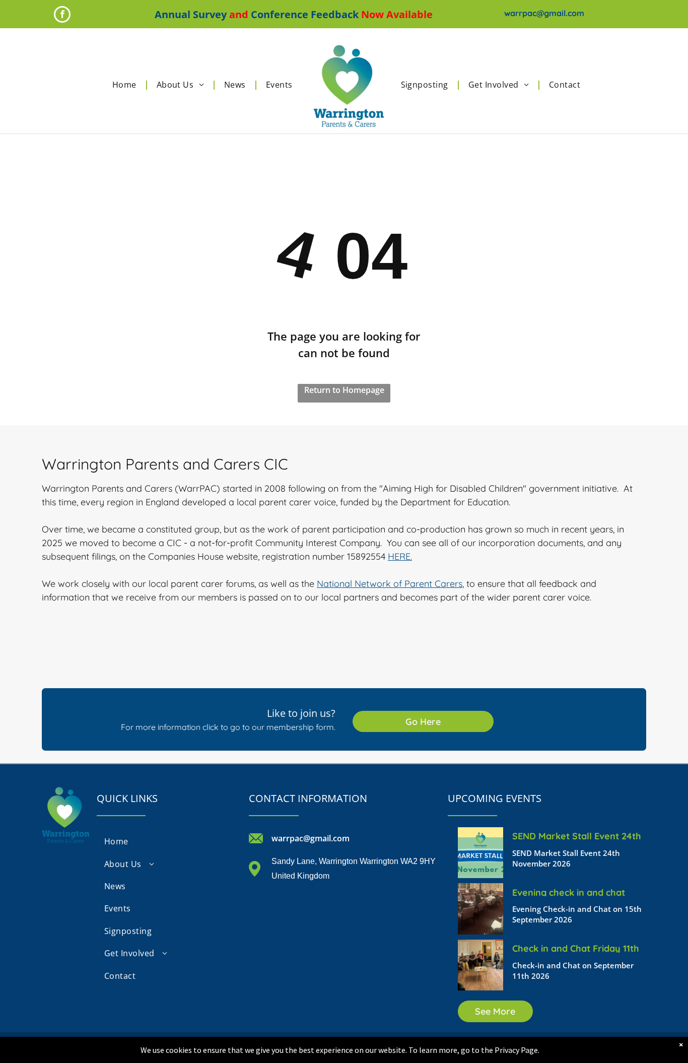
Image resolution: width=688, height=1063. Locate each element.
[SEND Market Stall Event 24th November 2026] (480, 852)
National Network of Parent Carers (389, 583)
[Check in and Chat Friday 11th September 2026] (480, 965)
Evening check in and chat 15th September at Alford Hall (577, 892)
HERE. (400, 556)
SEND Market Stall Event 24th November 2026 (576, 835)
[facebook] (62, 15)
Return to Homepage (344, 389)
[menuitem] (127, 85)
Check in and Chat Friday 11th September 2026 (575, 948)
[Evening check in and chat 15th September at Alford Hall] (480, 908)
